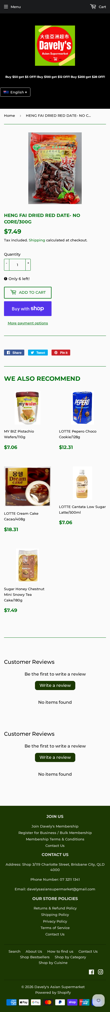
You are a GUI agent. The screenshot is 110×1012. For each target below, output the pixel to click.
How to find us (60, 951)
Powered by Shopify (53, 992)
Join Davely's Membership (55, 826)
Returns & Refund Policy (55, 908)
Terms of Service (55, 928)
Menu (16, 7)
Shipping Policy (55, 914)
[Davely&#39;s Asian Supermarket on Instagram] (100, 973)
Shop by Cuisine (53, 962)
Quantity (12, 254)
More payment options (28, 323)
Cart (102, 7)
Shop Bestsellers (35, 957)
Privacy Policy (55, 921)
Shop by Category (70, 957)
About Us (34, 951)
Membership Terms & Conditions (55, 839)
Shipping (37, 240)
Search (15, 951)
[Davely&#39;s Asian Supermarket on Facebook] (91, 973)
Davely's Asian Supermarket (59, 987)
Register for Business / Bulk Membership (55, 832)
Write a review (55, 685)
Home (9, 115)
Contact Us (55, 845)
